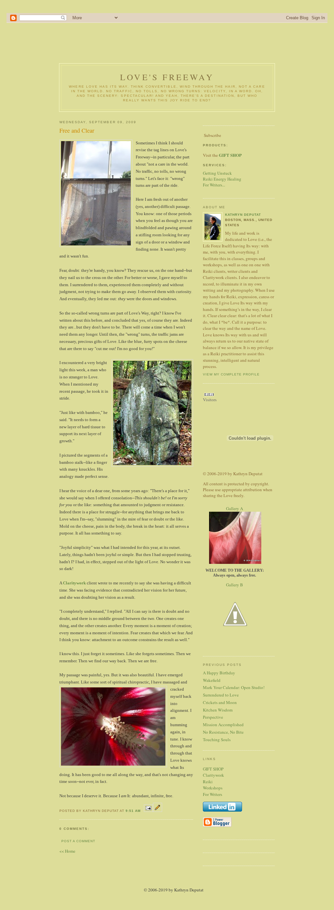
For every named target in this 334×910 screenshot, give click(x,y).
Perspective (213, 717)
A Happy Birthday (219, 673)
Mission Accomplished (223, 724)
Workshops (212, 788)
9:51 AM (133, 811)
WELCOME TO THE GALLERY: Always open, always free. (234, 573)
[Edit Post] (157, 810)
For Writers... (214, 185)
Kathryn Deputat (243, 214)
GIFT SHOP (213, 769)
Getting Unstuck (217, 173)
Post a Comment (78, 841)
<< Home (67, 851)
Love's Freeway (167, 76)
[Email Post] (148, 810)
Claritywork (74, 582)
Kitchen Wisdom (218, 710)
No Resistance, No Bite (223, 732)
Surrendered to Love (221, 695)
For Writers (212, 794)
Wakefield (211, 680)
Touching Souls (217, 739)
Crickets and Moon (220, 702)
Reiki (208, 782)
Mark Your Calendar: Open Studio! (234, 687)
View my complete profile (231, 374)
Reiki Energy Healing (222, 179)
